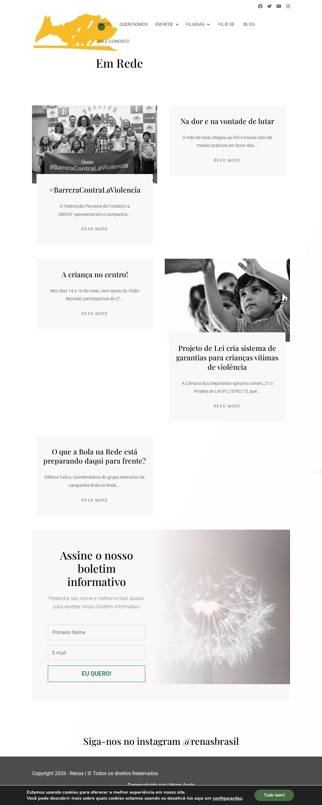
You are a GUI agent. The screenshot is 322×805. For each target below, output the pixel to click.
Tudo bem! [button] (274, 795)
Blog (249, 24)
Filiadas (195, 24)
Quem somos (133, 24)
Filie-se (226, 24)
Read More (94, 229)
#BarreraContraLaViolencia (95, 189)
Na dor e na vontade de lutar (227, 121)
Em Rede (164, 24)
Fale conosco (114, 41)
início (104, 24)
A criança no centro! (95, 274)
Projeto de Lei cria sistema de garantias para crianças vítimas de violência (227, 357)
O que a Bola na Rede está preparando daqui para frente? (94, 456)
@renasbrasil (211, 741)
